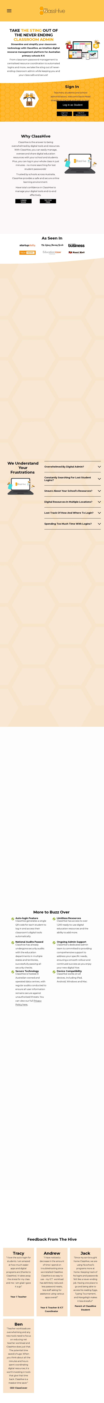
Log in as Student (73, 104)
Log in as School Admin (81, 114)
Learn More (23, 201)
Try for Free (48, 201)
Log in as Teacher (64, 114)
